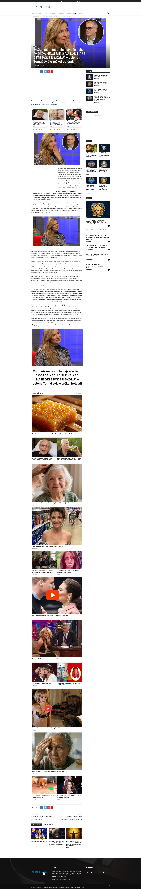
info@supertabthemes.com (63, 879)
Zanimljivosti (61, 13)
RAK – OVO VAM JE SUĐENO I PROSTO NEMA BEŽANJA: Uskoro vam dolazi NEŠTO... (97, 255)
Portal (87, 225)
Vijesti (46, 13)
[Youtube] (103, 872)
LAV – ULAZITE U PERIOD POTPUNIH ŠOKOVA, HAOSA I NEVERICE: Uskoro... (96, 222)
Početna (44, 1)
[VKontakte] (99, 872)
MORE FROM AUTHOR (48, 824)
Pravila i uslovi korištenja (68, 1)
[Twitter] (91, 872)
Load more (97, 106)
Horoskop (33, 838)
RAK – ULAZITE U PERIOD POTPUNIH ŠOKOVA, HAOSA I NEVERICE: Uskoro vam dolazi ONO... (97, 237)
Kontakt (53, 1)
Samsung (37, 65)
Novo (40, 13)
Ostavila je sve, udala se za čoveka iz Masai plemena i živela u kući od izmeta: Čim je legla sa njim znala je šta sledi (43, 818)
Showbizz (53, 13)
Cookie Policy (59, 1)
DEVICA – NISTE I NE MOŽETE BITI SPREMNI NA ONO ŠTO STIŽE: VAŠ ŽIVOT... (96, 266)
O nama (49, 1)
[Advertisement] (57, 88)
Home (32, 16)
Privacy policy (77, 1)
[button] (108, 13)
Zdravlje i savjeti (72, 13)
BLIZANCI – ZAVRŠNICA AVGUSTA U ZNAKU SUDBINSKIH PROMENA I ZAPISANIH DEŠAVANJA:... (91, 172)
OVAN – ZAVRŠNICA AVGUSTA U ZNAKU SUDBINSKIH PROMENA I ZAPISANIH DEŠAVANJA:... (91, 155)
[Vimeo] (95, 872)
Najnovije (37, 16)
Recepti (81, 13)
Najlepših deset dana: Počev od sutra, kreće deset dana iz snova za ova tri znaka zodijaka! (39, 841)
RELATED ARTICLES (36, 824)
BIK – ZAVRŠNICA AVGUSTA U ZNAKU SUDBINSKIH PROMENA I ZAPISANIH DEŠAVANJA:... (104, 155)
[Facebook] (87, 872)
